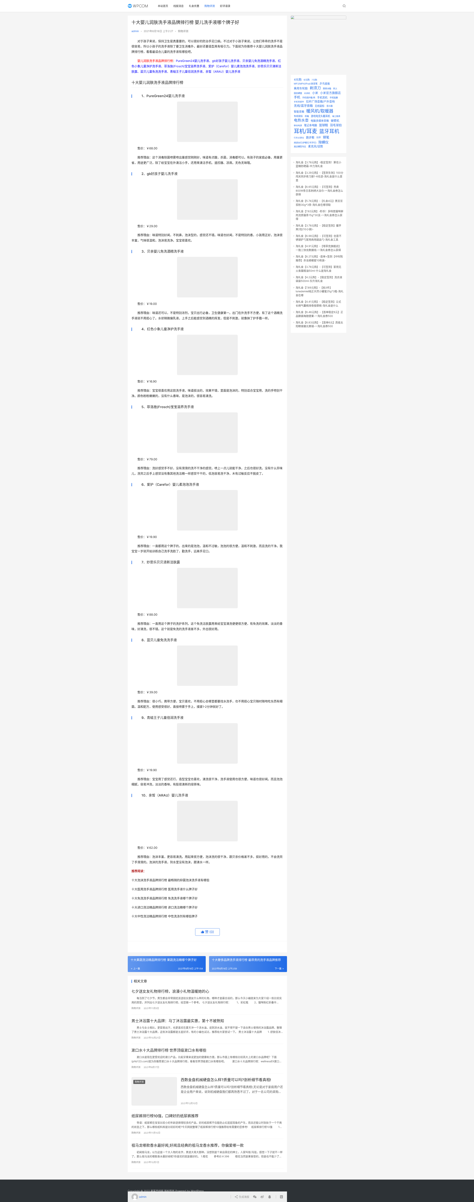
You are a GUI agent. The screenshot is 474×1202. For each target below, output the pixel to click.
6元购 (307, 79)
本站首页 (163, 5)
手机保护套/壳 (308, 97)
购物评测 (209, 5)
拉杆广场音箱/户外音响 (320, 101)
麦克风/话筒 (315, 146)
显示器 (329, 106)
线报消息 (178, 5)
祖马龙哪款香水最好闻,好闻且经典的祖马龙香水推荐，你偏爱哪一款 (187, 1145)
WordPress (197, 1190)
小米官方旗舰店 (330, 93)
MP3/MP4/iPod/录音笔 (306, 83)
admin (135, 31)
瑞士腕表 (336, 116)
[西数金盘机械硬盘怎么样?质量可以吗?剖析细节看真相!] (154, 1091)
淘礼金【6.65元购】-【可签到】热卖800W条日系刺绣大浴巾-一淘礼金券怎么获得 (319, 190)
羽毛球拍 (336, 125)
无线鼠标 (319, 105)
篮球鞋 (323, 125)
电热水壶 (301, 120)
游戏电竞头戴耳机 (320, 116)
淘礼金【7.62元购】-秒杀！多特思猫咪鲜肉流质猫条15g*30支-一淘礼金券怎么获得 (319, 215)
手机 (297, 97)
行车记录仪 (299, 138)
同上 (335, 88)
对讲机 (307, 93)
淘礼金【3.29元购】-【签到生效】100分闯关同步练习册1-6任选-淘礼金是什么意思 (319, 176)
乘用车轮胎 (301, 88)
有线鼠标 (298, 116)
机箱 (307, 116)
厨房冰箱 (327, 88)
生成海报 (243, 1196)
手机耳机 (322, 97)
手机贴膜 (334, 97)
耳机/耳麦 (305, 131)
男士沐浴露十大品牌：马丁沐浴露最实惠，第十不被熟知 (177, 1021)
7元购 (314, 80)
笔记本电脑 (310, 125)
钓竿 (318, 137)
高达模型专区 (300, 146)
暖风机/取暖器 (319, 111)
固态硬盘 (298, 93)
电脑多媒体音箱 (320, 120)
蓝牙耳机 (329, 131)
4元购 (298, 79)
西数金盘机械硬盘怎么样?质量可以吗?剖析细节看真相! (226, 1080)
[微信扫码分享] (254, 1196)
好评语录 (225, 5)
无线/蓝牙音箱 (303, 105)
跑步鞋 (310, 137)
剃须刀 (315, 88)
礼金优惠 (194, 5)
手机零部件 (299, 102)
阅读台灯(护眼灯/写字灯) (305, 142)
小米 (315, 93)
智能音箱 (299, 111)
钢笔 (326, 137)
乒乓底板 (325, 83)
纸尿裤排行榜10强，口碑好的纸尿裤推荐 (164, 1116)
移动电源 (298, 125)
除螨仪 (323, 142)
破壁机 (335, 120)
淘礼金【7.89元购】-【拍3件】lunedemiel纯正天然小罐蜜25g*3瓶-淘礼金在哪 (319, 291)
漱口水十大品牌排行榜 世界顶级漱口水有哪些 (168, 1050)
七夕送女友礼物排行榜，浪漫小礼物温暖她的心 (170, 991)
